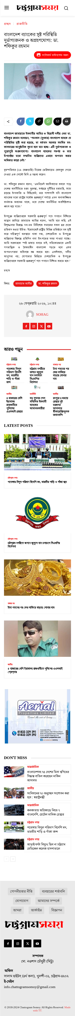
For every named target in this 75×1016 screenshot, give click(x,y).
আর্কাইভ (36, 910)
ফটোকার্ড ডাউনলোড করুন (55, 55)
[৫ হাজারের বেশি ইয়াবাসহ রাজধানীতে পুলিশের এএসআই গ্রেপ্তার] (14, 386)
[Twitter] (30, 122)
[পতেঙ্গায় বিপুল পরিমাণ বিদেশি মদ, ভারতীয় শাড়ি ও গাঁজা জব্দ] (14, 358)
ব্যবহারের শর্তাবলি (53, 891)
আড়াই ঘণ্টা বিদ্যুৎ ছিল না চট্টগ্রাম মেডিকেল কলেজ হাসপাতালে (46, 846)
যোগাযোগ (21, 900)
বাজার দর (57, 365)
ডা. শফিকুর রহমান (47, 284)
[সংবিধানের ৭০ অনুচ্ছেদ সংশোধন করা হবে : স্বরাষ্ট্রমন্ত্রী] (14, 793)
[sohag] (31, 314)
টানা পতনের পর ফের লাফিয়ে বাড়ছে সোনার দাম (61, 374)
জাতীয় (9, 394)
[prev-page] (6, 859)
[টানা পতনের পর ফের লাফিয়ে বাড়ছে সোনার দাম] (61, 358)
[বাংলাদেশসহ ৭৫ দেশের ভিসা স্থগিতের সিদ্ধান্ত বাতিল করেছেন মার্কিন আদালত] (14, 771)
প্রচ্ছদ (7, 24)
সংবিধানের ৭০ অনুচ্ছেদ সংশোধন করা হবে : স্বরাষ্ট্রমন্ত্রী (48, 795)
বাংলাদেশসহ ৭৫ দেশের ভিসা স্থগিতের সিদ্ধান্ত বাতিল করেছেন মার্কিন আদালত (48, 776)
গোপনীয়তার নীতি (21, 891)
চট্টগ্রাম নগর (11, 365)
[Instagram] (33, 326)
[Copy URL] (39, 122)
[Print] (67, 122)
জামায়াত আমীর (23, 284)
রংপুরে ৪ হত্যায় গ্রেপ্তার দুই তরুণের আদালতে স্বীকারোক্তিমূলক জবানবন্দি (61, 406)
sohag (42, 314)
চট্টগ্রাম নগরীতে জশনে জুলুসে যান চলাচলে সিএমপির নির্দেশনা (37, 375)
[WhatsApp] (48, 122)
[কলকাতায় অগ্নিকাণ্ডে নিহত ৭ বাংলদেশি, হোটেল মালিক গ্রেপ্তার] (14, 810)
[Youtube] (49, 326)
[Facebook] (21, 122)
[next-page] (12, 859)
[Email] (57, 122)
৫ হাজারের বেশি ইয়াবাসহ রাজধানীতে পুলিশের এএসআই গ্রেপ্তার (14, 405)
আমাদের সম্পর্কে (49, 900)
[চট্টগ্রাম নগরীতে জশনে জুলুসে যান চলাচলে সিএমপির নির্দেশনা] (37, 358)
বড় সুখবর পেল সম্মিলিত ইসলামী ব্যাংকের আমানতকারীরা (38, 403)
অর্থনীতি (33, 394)
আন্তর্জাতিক (33, 767)
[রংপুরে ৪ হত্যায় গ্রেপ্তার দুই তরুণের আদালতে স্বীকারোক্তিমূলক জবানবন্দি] (61, 386)
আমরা (17, 910)
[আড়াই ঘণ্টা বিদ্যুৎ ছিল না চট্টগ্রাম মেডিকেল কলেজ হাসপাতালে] (14, 844)
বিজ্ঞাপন (56, 910)
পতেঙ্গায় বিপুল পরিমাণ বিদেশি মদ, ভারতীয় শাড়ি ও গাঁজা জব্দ (13, 375)
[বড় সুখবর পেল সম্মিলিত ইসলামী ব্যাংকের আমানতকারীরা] (37, 386)
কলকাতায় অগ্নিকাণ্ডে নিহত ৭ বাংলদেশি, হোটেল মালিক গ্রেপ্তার (45, 812)
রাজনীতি (22, 24)
